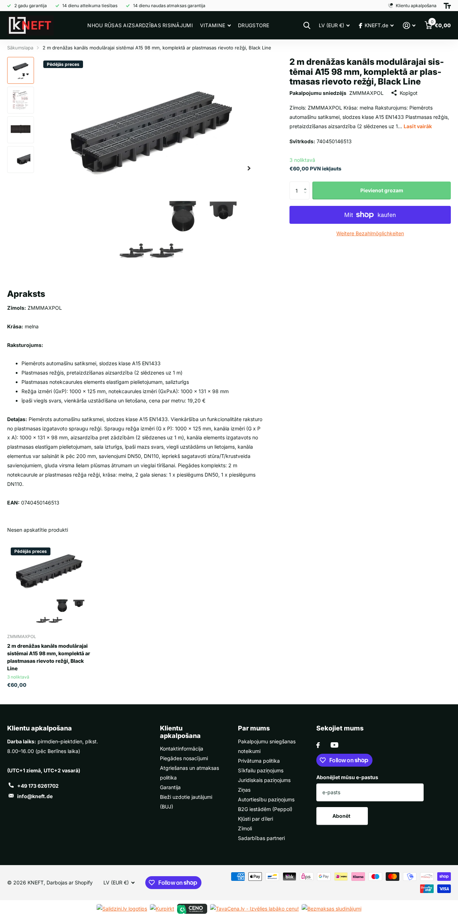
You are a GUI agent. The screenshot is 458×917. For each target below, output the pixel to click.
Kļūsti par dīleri (255, 819)
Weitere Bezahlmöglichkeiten (370, 233)
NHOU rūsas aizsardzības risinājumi (140, 25)
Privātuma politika (259, 761)
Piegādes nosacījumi (184, 758)
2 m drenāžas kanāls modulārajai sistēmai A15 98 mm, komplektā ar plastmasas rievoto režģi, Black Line (48, 657)
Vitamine (212, 25)
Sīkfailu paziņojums (260, 770)
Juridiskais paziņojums (264, 780)
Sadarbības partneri (261, 838)
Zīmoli (245, 828)
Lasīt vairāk (418, 126)
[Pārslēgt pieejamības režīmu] (447, 5)
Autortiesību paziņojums (266, 799)
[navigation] (20, 70)
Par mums (254, 728)
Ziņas (244, 790)
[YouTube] (334, 745)
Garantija (170, 787)
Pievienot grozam (381, 190)
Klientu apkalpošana (39, 728)
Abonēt (341, 816)
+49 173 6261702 (38, 786)
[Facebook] (318, 745)
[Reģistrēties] (409, 26)
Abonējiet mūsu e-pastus (347, 777)
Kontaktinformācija (181, 748)
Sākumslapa (20, 47)
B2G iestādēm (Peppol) (265, 809)
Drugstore (253, 25)
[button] (307, 184)
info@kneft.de (35, 796)
